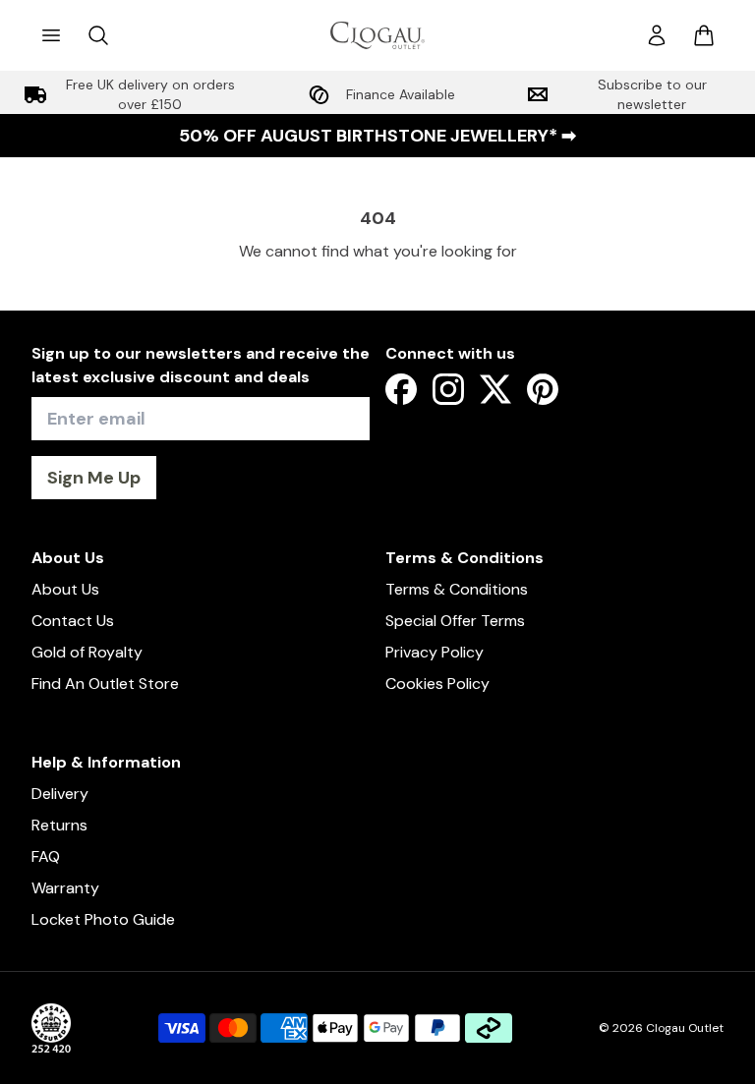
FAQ (45, 856)
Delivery (59, 793)
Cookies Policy (437, 683)
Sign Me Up (94, 477)
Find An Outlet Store (105, 683)
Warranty (65, 888)
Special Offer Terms (455, 620)
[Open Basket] (704, 35)
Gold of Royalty (87, 652)
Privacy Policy (434, 652)
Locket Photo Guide (103, 919)
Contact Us (72, 620)
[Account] (656, 35)
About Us (65, 589)
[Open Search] (98, 35)
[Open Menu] (51, 35)
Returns (59, 825)
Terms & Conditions (456, 589)
